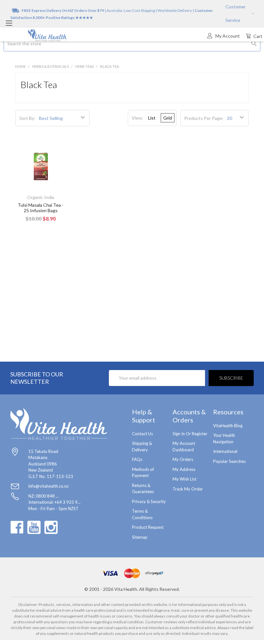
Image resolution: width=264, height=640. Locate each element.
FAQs (137, 459)
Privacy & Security (149, 501)
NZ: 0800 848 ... (43, 496)
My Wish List (184, 479)
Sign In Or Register (190, 433)
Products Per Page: (203, 118)
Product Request (148, 527)
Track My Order (188, 488)
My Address (184, 469)
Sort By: (27, 118)
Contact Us (142, 433)
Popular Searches (229, 461)
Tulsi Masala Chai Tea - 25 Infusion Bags (40, 207)
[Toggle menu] (9, 23)
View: (137, 118)
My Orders (183, 459)
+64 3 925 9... (67, 502)
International (225, 451)
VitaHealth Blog (227, 425)
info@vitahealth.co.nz (48, 486)
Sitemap (139, 537)
